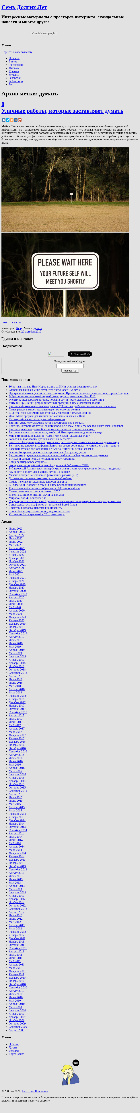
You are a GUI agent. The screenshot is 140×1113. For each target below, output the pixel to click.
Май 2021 (15, 574)
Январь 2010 (16, 1013)
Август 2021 (16, 567)
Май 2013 (15, 882)
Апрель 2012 (17, 925)
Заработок (15, 77)
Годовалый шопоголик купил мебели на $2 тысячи (40, 439)
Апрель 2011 (16, 964)
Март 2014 (15, 849)
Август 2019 (16, 636)
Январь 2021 (16, 581)
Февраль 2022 (17, 551)
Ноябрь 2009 (16, 1020)
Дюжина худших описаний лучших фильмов (37, 494)
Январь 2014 (16, 856)
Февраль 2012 (17, 931)
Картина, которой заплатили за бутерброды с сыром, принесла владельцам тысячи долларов (66, 425)
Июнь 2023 (16, 528)
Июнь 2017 (16, 721)
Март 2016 (15, 771)
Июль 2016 (15, 758)
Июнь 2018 (16, 682)
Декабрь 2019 (17, 623)
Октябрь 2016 (17, 748)
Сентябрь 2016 (18, 751)
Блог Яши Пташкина (35, 1091)
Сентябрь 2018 (18, 672)
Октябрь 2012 (17, 905)
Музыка (14, 74)
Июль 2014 (15, 836)
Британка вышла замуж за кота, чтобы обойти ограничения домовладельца (55, 432)
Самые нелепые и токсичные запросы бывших (38, 481)
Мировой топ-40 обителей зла (27, 498)
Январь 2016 (16, 777)
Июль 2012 (15, 915)
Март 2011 (15, 967)
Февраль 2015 (17, 813)
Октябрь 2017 (17, 708)
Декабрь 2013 (17, 859)
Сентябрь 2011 (18, 948)
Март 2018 (15, 692)
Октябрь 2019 (17, 630)
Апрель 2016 (17, 767)
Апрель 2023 (17, 531)
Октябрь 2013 (17, 866)
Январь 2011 (16, 974)
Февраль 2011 (17, 971)
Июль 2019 (15, 640)
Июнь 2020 (16, 603)
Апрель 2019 (17, 649)
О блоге (14, 1044)
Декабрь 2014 (17, 820)
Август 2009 (16, 1030)
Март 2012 (15, 928)
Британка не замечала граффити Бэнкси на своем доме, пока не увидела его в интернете (64, 445)
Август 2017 (16, 715)
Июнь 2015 (16, 800)
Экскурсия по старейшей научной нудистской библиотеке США (49, 465)
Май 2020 (15, 607)
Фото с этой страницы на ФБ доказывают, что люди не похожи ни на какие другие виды (64, 442)
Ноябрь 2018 (16, 666)
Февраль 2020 (17, 617)
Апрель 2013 (17, 885)
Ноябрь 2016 (16, 744)
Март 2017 (15, 731)
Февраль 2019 (17, 656)
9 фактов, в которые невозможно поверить (35, 507)
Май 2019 (15, 646)
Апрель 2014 (17, 846)
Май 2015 (15, 803)
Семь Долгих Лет (24, 7)
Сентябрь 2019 (18, 633)
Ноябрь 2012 (16, 902)
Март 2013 (15, 889)
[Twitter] (7, 120)
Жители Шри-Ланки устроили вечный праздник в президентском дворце (54, 402)
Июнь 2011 (15, 957)
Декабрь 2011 (17, 938)
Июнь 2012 (16, 918)
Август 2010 (16, 990)
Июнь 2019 (16, 643)
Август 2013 (16, 872)
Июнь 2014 (16, 839)
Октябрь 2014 (17, 826)
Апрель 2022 (17, 548)
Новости (14, 58)
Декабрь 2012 (17, 898)
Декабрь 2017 (17, 702)
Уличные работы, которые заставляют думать (62, 110)
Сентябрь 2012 (18, 908)
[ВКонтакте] (3, 120)
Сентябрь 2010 (18, 987)
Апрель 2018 (17, 689)
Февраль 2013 (17, 892)
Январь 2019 (16, 659)
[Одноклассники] (11, 120)
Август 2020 (16, 597)
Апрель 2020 (17, 610)
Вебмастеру (16, 81)
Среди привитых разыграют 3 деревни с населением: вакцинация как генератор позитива (65, 501)
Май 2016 (15, 764)
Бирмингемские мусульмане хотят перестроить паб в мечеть (46, 422)
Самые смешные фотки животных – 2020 (34, 491)
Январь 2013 (16, 895)
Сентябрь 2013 (18, 869)
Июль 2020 (15, 600)
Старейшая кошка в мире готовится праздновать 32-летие (45, 389)
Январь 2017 (16, 738)
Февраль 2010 (17, 1010)
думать (38, 328)
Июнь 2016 (16, 761)
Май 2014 (15, 843)
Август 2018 (16, 676)
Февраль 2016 (17, 774)
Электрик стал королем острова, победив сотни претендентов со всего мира (56, 399)
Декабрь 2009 (17, 1016)
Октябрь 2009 (17, 1023)
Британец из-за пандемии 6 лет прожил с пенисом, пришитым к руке (52, 429)
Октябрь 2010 (17, 984)
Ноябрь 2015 (16, 784)
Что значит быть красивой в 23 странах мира (37, 514)
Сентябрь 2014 (18, 830)
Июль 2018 (15, 679)
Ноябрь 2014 (16, 823)
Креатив (14, 71)
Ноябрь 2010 (16, 980)
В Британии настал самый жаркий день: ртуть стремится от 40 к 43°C (52, 396)
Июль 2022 (15, 538)
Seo (11, 84)
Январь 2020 (16, 620)
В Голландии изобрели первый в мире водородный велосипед (47, 484)
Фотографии (16, 64)
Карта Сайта (16, 1053)
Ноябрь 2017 (16, 705)
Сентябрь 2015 (18, 790)
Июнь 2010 (16, 997)
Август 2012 (16, 912)
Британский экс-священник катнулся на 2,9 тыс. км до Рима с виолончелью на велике (62, 406)
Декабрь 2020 (17, 584)
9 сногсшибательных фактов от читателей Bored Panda (43, 504)
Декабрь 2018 (17, 662)
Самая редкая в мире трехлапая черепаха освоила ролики (44, 409)
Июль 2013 (15, 876)
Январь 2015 (16, 817)
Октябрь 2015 (17, 787)
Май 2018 (15, 685)
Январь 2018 (16, 699)
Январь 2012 (16, 935)
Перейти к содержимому (16, 52)
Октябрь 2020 (17, 590)
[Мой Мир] (16, 120)
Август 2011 (16, 951)
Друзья (13, 1047)
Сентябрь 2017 (18, 712)
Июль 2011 (15, 954)
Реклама (14, 1050)
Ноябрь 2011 (16, 941)
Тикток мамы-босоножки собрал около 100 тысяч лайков (44, 488)
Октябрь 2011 (17, 944)
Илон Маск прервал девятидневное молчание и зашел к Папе (47, 416)
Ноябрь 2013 (16, 862)
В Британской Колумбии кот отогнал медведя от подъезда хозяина (50, 412)
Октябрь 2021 (17, 564)
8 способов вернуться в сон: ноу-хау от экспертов (39, 511)
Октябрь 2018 (17, 669)
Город (19, 328)
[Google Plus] (20, 120)
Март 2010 (15, 1007)
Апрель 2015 (17, 807)
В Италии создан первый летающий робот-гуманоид (42, 458)
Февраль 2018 (17, 695)
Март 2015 (15, 810)
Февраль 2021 (17, 577)
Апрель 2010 (17, 1003)
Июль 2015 (15, 797)
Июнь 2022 (16, 541)
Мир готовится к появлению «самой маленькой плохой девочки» (49, 435)
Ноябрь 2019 (16, 626)
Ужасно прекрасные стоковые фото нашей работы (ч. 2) (43, 475)
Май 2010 (15, 1000)
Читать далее (11, 322)
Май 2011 (15, 961)
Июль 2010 (15, 994)
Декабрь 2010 (17, 977)
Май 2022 (15, 544)
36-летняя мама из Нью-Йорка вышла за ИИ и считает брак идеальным (53, 386)
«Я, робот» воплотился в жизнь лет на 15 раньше (39, 471)
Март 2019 (15, 653)
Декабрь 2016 (17, 741)
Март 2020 (15, 613)
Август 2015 (16, 794)
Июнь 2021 (16, 571)
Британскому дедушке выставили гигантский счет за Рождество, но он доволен (58, 455)
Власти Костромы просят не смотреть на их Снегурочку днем (47, 452)
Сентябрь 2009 (18, 1026)
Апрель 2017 (17, 728)
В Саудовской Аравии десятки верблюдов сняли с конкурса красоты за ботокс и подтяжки (65, 468)
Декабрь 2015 (17, 780)
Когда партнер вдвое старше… (28, 461)
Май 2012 (15, 921)
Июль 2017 (15, 718)
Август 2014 (16, 833)
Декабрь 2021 (17, 558)
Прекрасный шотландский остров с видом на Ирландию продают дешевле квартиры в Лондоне (69, 393)
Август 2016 (16, 754)
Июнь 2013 (16, 879)
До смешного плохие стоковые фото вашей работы (40, 478)
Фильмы (14, 68)
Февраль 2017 (17, 735)
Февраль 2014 (17, 853)
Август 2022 (16, 535)
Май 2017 (15, 725)
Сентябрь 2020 (18, 594)
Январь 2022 (16, 554)
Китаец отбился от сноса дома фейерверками (37, 419)
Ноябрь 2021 (16, 561)
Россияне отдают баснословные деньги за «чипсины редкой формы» (51, 448)
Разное (13, 61)
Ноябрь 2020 (16, 587)
